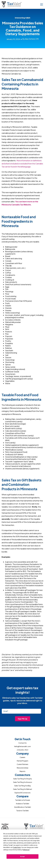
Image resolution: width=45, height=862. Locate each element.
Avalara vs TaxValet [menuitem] (22, 804)
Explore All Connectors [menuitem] (22, 793)
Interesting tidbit (22, 18)
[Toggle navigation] (41, 4)
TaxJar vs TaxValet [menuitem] (22, 810)
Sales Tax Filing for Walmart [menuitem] (22, 789)
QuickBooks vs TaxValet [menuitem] (22, 807)
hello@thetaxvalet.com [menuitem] (22, 746)
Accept (22, 856)
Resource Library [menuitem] (22, 768)
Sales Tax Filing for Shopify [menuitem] (22, 779)
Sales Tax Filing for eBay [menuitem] (22, 786)
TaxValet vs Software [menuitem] (22, 800)
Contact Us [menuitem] (22, 743)
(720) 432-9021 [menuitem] (22, 750)
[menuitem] (22, 739)
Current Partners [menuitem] (22, 764)
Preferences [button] (25, 850)
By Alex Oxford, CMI (30, 39)
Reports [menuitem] (22, 771)
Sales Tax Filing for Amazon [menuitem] (22, 782)
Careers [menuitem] (22, 757)
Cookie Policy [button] (17, 847)
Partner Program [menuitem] (22, 761)
